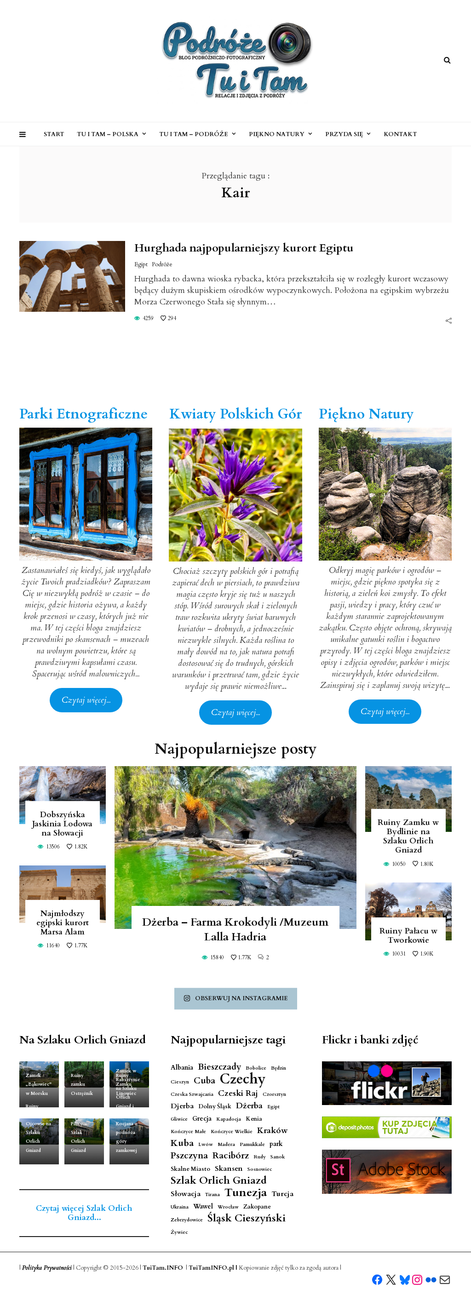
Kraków (272, 1130)
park (276, 1144)
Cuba (204, 1081)
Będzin (278, 1068)
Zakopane (257, 1207)
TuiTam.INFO (163, 1268)
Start (54, 134)
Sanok (277, 1156)
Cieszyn (180, 1081)
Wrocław (228, 1206)
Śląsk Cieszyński (246, 1218)
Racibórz (231, 1156)
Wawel (203, 1206)
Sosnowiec (259, 1169)
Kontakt (400, 134)
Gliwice (179, 1119)
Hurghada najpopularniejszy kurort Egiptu (244, 248)
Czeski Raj (238, 1093)
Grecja (202, 1118)
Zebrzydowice (187, 1219)
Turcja (282, 1194)
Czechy (243, 1079)
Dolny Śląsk (214, 1107)
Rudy (259, 1156)
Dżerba (249, 1105)
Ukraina (180, 1206)
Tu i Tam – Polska (107, 134)
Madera (226, 1144)
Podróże (162, 264)
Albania (182, 1067)
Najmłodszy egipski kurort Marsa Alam (62, 922)
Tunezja (245, 1192)
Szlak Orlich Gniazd (219, 1180)
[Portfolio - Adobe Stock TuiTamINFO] (387, 1171)
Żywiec (179, 1232)
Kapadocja (228, 1119)
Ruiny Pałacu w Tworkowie (408, 935)
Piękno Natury (276, 134)
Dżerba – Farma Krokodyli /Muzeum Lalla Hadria (235, 930)
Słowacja (186, 1194)
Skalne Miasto (190, 1169)
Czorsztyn (274, 1094)
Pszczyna (189, 1156)
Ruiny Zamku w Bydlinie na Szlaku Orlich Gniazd (408, 836)
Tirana (212, 1194)
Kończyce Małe (188, 1131)
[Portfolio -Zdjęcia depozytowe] (387, 1127)
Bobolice (256, 1068)
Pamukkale (252, 1144)
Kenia (254, 1119)
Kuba (182, 1143)
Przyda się (344, 134)
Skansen (229, 1169)
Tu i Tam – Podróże (193, 134)
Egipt (141, 264)
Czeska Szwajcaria (192, 1094)
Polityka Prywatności (47, 1268)
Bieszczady (219, 1067)
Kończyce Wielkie (232, 1131)
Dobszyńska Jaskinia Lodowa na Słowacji (62, 823)
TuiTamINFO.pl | (213, 1268)
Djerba (182, 1106)
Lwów (205, 1144)
